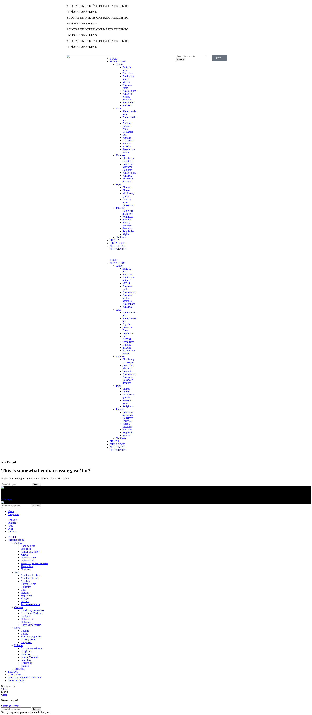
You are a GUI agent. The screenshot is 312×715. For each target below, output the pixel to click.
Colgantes (128, 131)
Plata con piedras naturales (127, 96)
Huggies (127, 143)
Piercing (127, 137)
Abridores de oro (29, 578)
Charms (126, 187)
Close (4, 689)
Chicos (126, 190)
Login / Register (16, 680)
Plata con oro (129, 90)
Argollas (127, 123)
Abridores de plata (30, 575)
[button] (119, 254)
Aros (118, 108)
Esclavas (127, 219)
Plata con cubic (127, 86)
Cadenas (120, 155)
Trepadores (128, 140)
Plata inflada (129, 102)
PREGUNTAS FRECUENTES (118, 247)
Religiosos (128, 205)
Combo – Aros (127, 127)
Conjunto (127, 169)
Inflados (127, 146)
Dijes (118, 184)
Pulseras (120, 207)
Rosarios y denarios (128, 180)
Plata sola (127, 105)
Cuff (125, 134)
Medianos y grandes (129, 195)
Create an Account (10, 705)
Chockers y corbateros (128, 159)
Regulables (128, 231)
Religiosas (128, 216)
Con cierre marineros (128, 212)
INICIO (114, 58)
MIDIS (126, 82)
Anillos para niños (30, 551)
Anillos (120, 64)
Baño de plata (127, 69)
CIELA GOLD (117, 243)
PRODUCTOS (117, 61)
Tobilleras (121, 237)
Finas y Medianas (127, 224)
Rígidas (126, 234)
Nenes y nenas (127, 200)
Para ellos (127, 73)
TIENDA (114, 240)
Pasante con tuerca (129, 151)
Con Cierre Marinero (128, 165)
